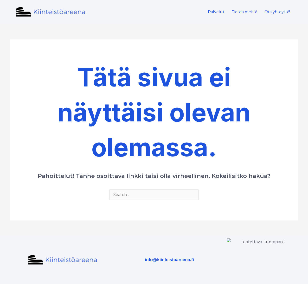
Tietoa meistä (244, 12)
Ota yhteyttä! (277, 12)
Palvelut (216, 12)
